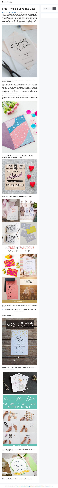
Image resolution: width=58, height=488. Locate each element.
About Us (18, 486)
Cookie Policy (23, 486)
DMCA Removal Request (44, 486)
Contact (51, 486)
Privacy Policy (29, 486)
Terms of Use (36, 486)
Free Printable (7, 2)
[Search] (54, 8)
